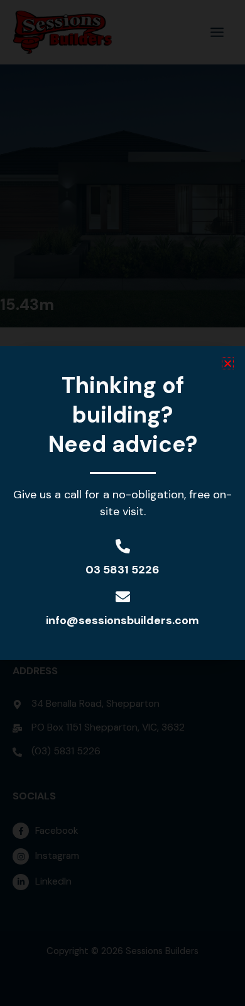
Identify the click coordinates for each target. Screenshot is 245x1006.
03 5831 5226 (122, 569)
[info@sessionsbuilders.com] (123, 597)
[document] (122, 503)
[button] (227, 363)
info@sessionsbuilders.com (122, 620)
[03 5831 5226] (123, 546)
